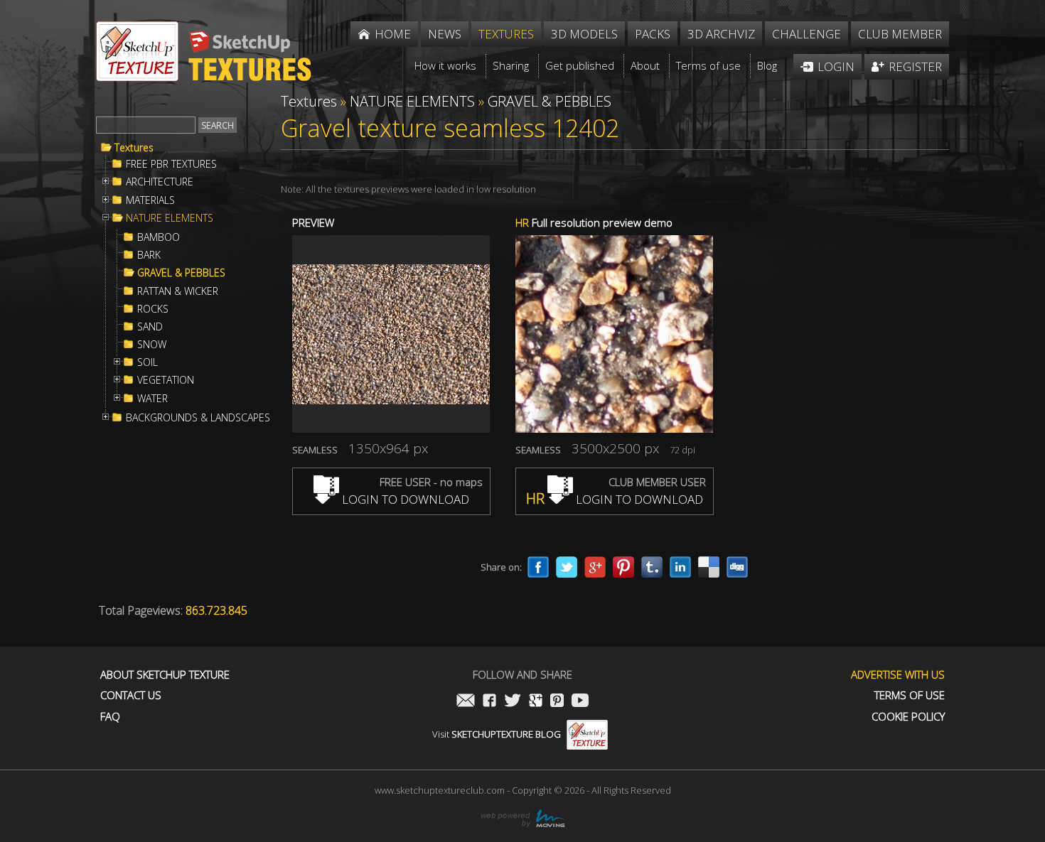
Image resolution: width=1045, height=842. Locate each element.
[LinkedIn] (680, 567)
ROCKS (152, 309)
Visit (496, 734)
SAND (150, 326)
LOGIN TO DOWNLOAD (404, 499)
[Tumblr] (652, 567)
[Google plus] (595, 567)
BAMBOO (158, 237)
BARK (149, 255)
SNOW (151, 344)
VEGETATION (165, 380)
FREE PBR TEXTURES (171, 164)
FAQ (110, 716)
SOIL (147, 362)
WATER (152, 398)
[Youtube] (580, 701)
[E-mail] (465, 701)
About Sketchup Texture (165, 674)
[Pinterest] (623, 567)
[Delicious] (708, 567)
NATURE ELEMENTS (169, 218)
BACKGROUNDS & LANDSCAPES (198, 417)
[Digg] (737, 567)
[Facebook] (538, 567)
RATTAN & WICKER (177, 291)
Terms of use (909, 695)
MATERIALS (150, 200)
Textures (134, 147)
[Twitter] (566, 567)
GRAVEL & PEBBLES (181, 272)
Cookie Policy (908, 716)
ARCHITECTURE (159, 182)
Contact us (130, 695)
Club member (900, 34)
